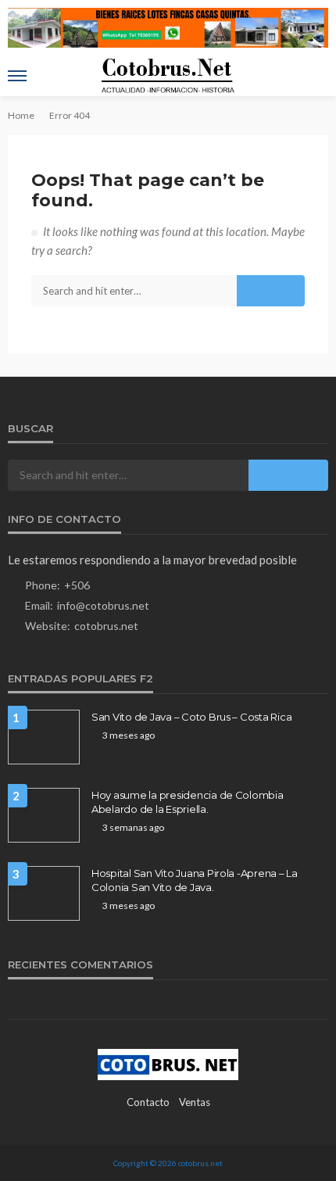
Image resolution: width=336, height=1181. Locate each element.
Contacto (148, 1102)
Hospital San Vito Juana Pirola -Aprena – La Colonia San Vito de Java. (194, 880)
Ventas (194, 1102)
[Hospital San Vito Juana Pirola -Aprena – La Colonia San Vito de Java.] (44, 893)
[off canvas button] (17, 75)
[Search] (315, 75)
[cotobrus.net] (168, 1063)
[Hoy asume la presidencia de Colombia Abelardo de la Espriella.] (44, 815)
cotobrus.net (106, 625)
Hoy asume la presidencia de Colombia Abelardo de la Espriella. (187, 802)
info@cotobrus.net (103, 605)
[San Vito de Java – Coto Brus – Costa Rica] (44, 737)
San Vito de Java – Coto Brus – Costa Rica (191, 716)
